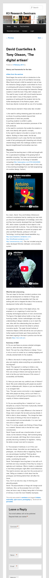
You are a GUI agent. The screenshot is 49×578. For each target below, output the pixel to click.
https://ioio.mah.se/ (18, 338)
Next (40, 38)
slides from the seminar (14, 74)
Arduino (38, 497)
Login (32, 31)
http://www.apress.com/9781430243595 (27, 162)
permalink (9, 502)
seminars (25, 497)
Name (13, 555)
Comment (14, 526)
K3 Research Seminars (21, 13)
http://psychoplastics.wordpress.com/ (18, 236)
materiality (9, 499)
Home (9, 26)
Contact (24, 31)
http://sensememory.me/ (14, 241)
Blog (15, 26)
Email (13, 566)
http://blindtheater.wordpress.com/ (17, 239)
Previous (10, 38)
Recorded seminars (13, 31)
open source (18, 499)
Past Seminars (24, 26)
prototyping (26, 499)
